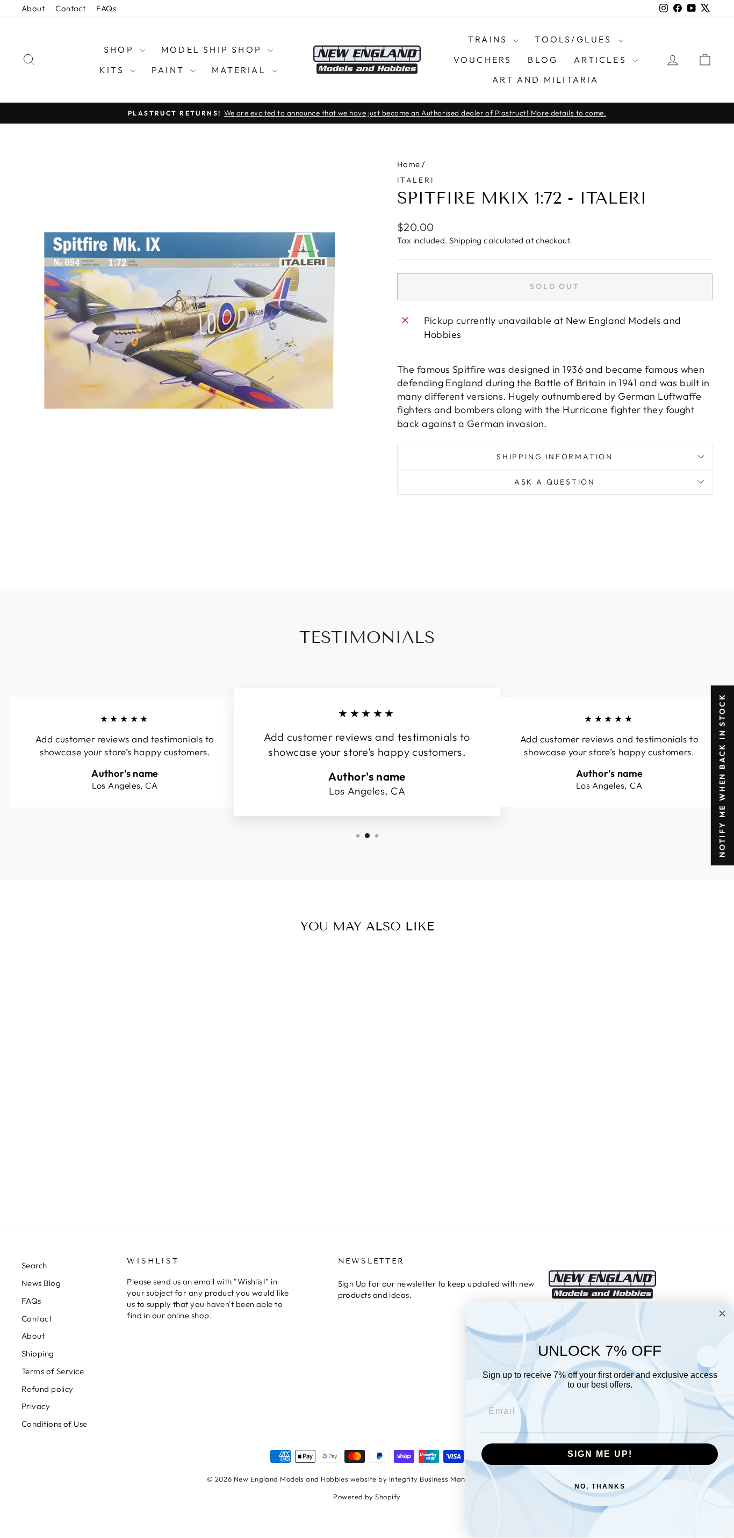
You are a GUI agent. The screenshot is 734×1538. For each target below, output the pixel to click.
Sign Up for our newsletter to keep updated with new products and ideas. (436, 1289)
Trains (489, 39)
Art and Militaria (545, 79)
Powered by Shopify (366, 1496)
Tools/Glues (575, 39)
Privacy (35, 1406)
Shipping (465, 240)
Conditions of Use (54, 1424)
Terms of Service (52, 1371)
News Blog (41, 1283)
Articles (602, 59)
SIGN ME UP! (599, 1453)
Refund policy (47, 1389)
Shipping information (554, 456)
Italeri (415, 180)
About (33, 8)
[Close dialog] (722, 1313)
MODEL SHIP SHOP (213, 49)
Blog (543, 59)
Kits (113, 69)
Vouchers (483, 59)
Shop (120, 49)
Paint (170, 69)
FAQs (106, 8)
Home (408, 164)
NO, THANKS (599, 1486)
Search (34, 1265)
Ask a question (554, 482)
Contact (70, 8)
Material (240, 69)
